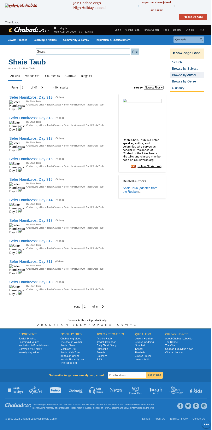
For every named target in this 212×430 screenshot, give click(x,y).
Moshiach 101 (68, 349)
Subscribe (102, 349)
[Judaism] (27, 30)
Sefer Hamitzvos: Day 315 (31, 179)
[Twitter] (188, 406)
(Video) (59, 97)
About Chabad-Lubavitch (179, 338)
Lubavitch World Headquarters (139, 404)
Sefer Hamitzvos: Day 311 (30, 261)
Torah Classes (54, 104)
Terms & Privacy (179, 418)
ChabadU (75, 390)
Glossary (102, 356)
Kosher (139, 349)
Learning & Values (45, 40)
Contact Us (199, 418)
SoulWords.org (144, 159)
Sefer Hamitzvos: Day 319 (31, 97)
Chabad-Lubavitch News (179, 349)
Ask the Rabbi (132, 29)
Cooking (136, 390)
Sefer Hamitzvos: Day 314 (31, 200)
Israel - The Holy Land (72, 359)
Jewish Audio (142, 359)
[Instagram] (204, 406)
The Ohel (170, 345)
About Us (160, 418)
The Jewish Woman (71, 342)
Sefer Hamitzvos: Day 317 (31, 138)
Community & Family (76, 40)
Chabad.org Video (35, 104)
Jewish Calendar (106, 342)
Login (117, 29)
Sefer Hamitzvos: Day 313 (31, 220)
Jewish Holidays (144, 338)
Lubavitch (76, 404)
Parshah (140, 352)
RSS (99, 359)
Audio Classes (96, 390)
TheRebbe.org (68, 362)
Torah (106, 408)
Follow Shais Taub (149, 166)
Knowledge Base (186, 53)
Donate (177, 29)
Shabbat (140, 345)
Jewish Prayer (143, 356)
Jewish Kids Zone (70, 352)
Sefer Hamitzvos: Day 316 (31, 159)
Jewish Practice (17, 40)
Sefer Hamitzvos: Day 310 (31, 282)
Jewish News (67, 345)
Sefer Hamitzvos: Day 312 (31, 241)
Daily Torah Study (107, 345)
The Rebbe (171, 342)
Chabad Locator (174, 352)
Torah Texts (156, 390)
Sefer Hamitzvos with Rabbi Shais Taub (84, 104)
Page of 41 (24, 87)
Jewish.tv (55, 390)
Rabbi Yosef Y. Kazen (81, 408)
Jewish (127, 408)
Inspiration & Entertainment (113, 40)
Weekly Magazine (29, 352)
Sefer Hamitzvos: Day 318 (31, 118)
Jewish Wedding (144, 342)
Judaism (114, 408)
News (116, 390)
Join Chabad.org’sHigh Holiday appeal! (89, 5)
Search (101, 352)
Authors (12, 68)
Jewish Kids (196, 390)
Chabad (67, 404)
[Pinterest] (196, 406)
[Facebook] (180, 406)
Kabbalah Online (70, 356)
